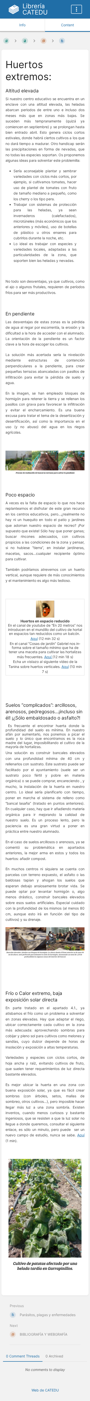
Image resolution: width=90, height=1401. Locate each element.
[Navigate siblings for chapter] (34, 41)
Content (67, 25)
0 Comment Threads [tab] (23, 1356)
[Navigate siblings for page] (52, 41)
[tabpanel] (45, 1369)
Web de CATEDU (45, 1390)
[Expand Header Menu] (76, 9)
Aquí (34, 638)
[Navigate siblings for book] (15, 41)
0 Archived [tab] (54, 1356)
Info (22, 25)
